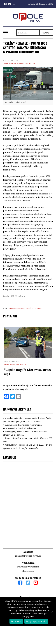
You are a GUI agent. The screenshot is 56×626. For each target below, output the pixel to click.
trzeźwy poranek (34, 308)
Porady (23, 364)
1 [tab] (23, 324)
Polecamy (14, 364)
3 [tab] (32, 324)
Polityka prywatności (28, 566)
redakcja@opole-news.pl (28, 555)
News (5, 63)
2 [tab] (28, 324)
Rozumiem (16, 621)
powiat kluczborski (26, 63)
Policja (12, 63)
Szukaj (46, 32)
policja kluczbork (16, 308)
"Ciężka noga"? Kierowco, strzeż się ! (27, 372)
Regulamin (28, 570)
